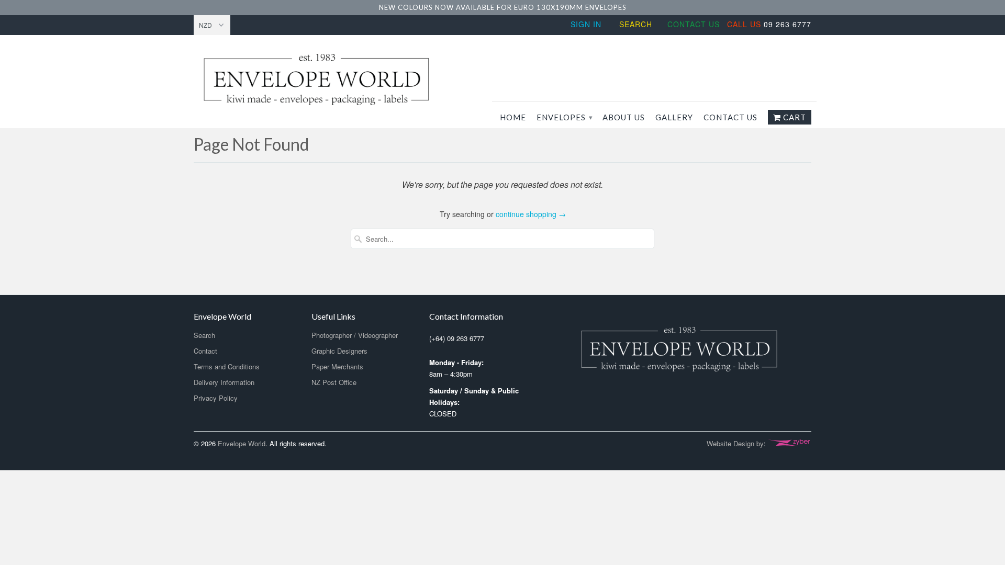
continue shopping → (531, 214)
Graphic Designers (339, 351)
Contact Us (693, 24)
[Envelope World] (340, 79)
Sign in (586, 24)
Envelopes (564, 117)
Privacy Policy (216, 398)
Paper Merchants (337, 366)
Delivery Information (224, 382)
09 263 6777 (769, 24)
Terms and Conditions (227, 366)
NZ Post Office (333, 382)
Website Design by (735, 443)
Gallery (674, 117)
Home (513, 117)
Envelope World (241, 443)
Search (635, 24)
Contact (205, 351)
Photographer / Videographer (354, 335)
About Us (623, 117)
